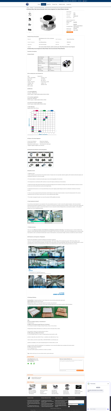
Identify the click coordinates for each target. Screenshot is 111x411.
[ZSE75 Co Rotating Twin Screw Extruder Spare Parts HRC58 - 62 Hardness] (32, 387)
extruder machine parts (33, 353)
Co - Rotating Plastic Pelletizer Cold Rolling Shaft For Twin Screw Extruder (33, 406)
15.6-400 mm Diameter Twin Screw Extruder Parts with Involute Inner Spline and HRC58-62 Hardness (55, 393)
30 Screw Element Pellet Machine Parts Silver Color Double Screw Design (61, 403)
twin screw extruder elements (41, 353)
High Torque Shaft (59, 397)
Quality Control (62, 4)
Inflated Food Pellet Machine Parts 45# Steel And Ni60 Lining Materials (61, 401)
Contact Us (68, 4)
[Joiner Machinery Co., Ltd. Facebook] (69, 406)
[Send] (108, 409)
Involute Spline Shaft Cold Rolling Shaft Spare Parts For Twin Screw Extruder (33, 401)
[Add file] (88, 409)
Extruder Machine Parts (46, 397)
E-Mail (51, 408)
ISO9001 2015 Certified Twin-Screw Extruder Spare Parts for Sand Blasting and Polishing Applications (78, 393)
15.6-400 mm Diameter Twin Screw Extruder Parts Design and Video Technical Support (66, 393)
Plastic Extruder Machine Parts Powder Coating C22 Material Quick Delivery (47, 406)
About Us (49, 4)
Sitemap (54, 408)
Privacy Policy (33, 410)
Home (39, 4)
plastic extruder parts (50, 353)
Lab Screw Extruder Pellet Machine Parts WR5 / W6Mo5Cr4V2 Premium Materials (61, 405)
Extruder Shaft (30, 397)
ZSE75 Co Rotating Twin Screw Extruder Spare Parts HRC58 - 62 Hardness (32, 392)
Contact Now (81, 370)
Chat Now (70, 32)
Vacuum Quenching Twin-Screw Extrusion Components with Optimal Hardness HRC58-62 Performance (43, 393)
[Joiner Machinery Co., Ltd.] (30, 4)
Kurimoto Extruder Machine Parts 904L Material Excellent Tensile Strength (47, 404)
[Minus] (108, 383)
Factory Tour (54, 4)
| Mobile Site (59, 408)
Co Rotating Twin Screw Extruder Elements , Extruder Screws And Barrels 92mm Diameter (47, 401)
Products (43, 4)
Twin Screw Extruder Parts (39, 7)
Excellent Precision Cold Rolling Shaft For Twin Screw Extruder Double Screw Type (33, 403)
